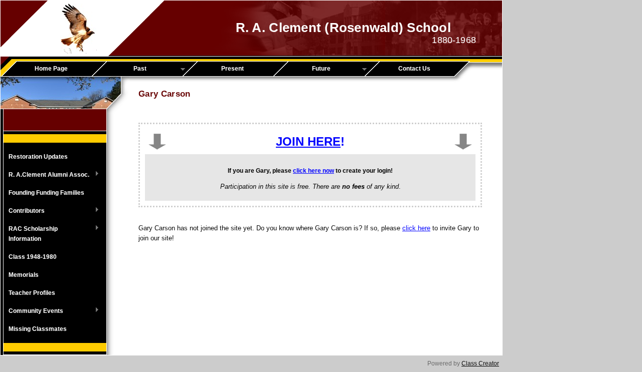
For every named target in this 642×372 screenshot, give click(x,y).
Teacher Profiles (32, 292)
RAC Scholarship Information (31, 233)
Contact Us (414, 68)
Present (232, 68)
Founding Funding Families (46, 192)
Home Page (51, 68)
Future (305, 69)
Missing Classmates (38, 328)
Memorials (24, 274)
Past (122, 69)
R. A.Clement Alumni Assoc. (46, 175)
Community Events (33, 311)
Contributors (24, 211)
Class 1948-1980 (33, 256)
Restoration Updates (38, 156)
